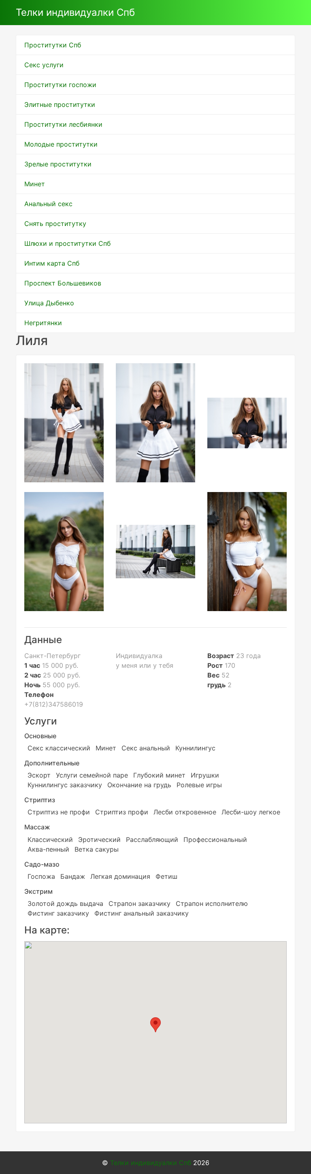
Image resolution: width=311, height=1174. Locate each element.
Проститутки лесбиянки (63, 124)
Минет (34, 184)
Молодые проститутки (61, 144)
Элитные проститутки (59, 104)
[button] (155, 1025)
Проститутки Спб (52, 45)
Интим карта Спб (51, 263)
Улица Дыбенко (49, 303)
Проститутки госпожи (60, 85)
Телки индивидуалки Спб (75, 12)
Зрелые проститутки (58, 164)
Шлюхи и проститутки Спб (67, 243)
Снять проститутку (55, 223)
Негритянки (43, 323)
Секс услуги (44, 65)
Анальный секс (48, 204)
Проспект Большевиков (62, 283)
